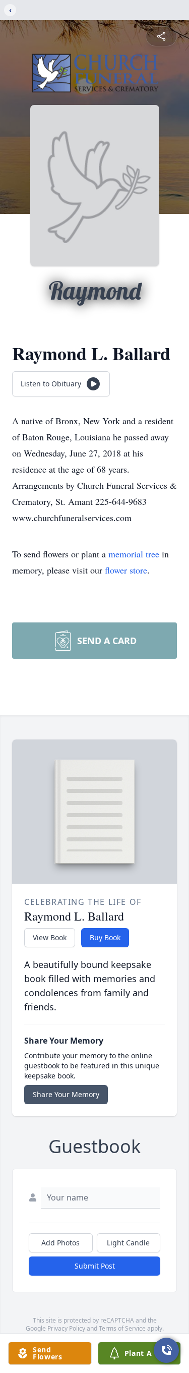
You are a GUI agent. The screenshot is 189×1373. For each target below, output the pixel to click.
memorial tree (133, 554)
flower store (126, 570)
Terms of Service (122, 1328)
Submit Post (95, 1266)
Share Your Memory (66, 1094)
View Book (50, 937)
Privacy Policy (66, 1328)
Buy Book (105, 937)
